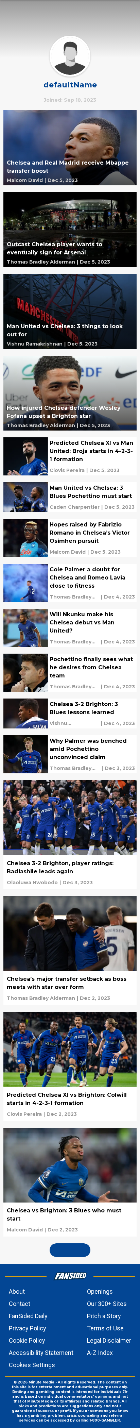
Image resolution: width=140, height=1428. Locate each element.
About (17, 1291)
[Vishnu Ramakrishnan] (35, 343)
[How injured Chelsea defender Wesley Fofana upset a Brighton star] (70, 393)
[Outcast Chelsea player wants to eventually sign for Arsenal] (70, 229)
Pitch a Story (104, 1316)
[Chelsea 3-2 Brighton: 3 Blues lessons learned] (70, 713)
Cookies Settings (32, 1364)
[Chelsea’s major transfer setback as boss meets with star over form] (70, 950)
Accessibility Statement (41, 1352)
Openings (100, 1291)
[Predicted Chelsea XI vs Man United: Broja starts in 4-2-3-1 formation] (70, 456)
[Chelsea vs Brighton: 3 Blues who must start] (70, 1182)
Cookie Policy (27, 1340)
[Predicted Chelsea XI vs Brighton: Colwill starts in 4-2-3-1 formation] (70, 1066)
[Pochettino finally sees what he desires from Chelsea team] (70, 673)
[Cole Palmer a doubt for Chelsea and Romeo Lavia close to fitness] (70, 583)
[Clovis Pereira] (67, 470)
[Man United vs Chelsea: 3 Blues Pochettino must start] (70, 497)
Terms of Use (105, 1328)
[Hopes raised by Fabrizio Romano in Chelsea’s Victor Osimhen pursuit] (70, 538)
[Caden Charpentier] (75, 507)
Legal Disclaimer (109, 1340)
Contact (19, 1303)
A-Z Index (100, 1352)
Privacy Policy (27, 1328)
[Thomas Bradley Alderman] (41, 261)
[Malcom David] (25, 180)
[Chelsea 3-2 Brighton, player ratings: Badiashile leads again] (70, 834)
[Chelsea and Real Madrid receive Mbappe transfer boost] (70, 147)
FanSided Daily (28, 1316)
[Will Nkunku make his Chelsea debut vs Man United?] (70, 628)
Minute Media (41, 1382)
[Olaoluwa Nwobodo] (32, 882)
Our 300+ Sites (107, 1303)
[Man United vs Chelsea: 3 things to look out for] (70, 311)
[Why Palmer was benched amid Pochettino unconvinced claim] (70, 754)
